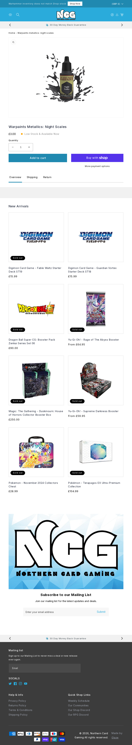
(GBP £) (116, 4)
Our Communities (78, 705)
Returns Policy (17, 705)
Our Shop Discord (79, 710)
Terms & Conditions (20, 710)
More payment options (97, 166)
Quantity (13, 140)
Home (12, 33)
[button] (10, 14)
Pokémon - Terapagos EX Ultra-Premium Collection (94, 484)
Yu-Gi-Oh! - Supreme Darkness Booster (93, 411)
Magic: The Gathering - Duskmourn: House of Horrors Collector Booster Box (36, 413)
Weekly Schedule (79, 700)
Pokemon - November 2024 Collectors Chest (33, 484)
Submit (101, 611)
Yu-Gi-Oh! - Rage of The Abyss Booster (93, 339)
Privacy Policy (17, 700)
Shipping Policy (18, 714)
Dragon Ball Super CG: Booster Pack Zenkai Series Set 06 (32, 341)
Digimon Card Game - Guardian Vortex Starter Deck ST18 (92, 269)
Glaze (115, 737)
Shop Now (75, 3)
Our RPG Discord (78, 714)
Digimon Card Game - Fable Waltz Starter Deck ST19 (35, 269)
